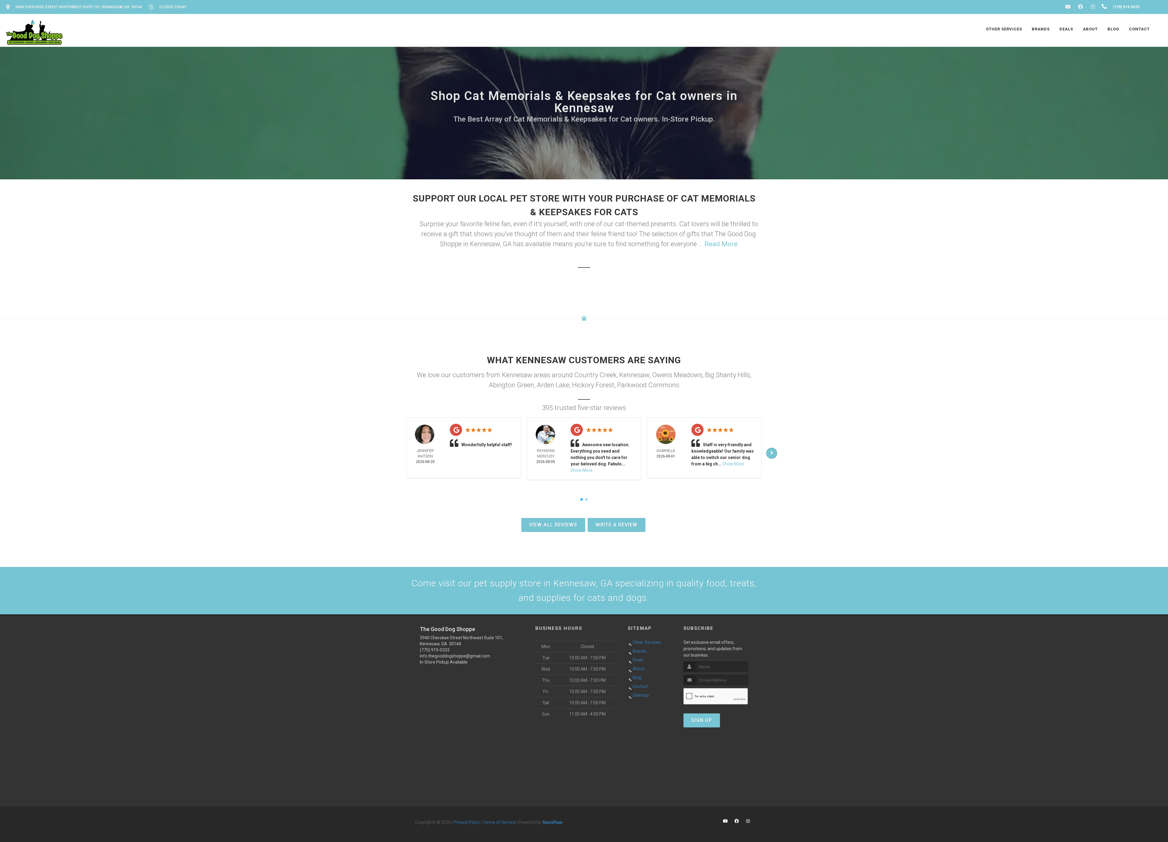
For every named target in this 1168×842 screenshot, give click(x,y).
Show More (582, 470)
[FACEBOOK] (1080, 7)
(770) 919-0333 (435, 649)
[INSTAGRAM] (1093, 7)
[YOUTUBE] (1068, 7)
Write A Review (617, 525)
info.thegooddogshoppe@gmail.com (455, 656)
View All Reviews (553, 525)
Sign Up (701, 720)
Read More (721, 244)
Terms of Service (499, 822)
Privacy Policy (467, 822)
